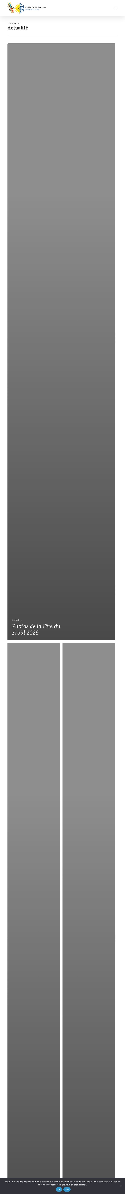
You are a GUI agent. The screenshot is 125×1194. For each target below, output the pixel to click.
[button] (115, 7)
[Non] (121, 1185)
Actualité (17, 620)
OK (58, 1189)
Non (67, 1189)
